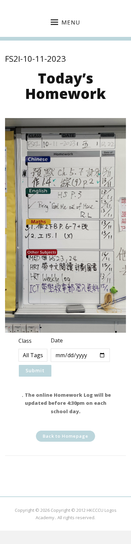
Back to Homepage (65, 436)
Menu (70, 22)
